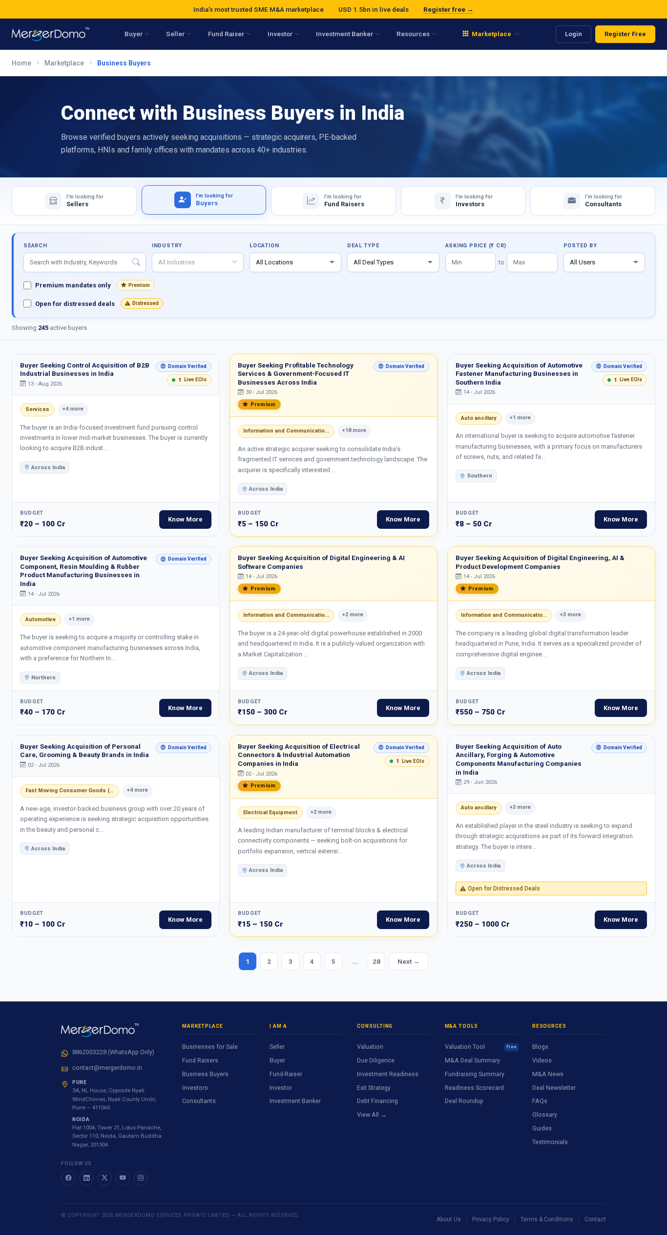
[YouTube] (122, 1178)
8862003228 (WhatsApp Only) (113, 1052)
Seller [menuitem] (175, 34)
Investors (195, 1087)
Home (21, 63)
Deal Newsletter (554, 1087)
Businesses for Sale (210, 1046)
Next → (408, 961)
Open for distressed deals (97, 303)
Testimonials (550, 1142)
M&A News (547, 1074)
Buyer (277, 1060)
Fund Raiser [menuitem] (226, 34)
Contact (595, 1219)
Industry (167, 245)
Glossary (544, 1114)
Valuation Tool (481, 1046)
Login (573, 34)
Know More (185, 519)
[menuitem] (491, 34)
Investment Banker (295, 1101)
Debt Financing (377, 1101)
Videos (542, 1060)
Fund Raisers (200, 1060)
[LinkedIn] (86, 1178)
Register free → (448, 9)
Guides (542, 1128)
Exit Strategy (374, 1087)
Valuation (370, 1046)
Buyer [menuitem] (134, 34)
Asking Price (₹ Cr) (476, 245)
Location (264, 245)
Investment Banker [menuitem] (344, 34)
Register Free (625, 34)
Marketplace (64, 63)
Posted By (580, 245)
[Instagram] (140, 1178)
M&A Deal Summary (472, 1060)
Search (35, 245)
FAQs (539, 1101)
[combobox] (198, 262)
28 (376, 961)
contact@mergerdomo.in (107, 1067)
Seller (277, 1046)
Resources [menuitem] (413, 34)
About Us (449, 1219)
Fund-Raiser (286, 1074)
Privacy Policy (490, 1219)
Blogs (540, 1046)
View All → (372, 1114)
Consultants (199, 1101)
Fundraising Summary (474, 1074)
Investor (281, 1087)
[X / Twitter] (104, 1178)
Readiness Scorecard (474, 1087)
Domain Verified (181, 368)
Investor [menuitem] (280, 34)
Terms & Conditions (547, 1219)
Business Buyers (205, 1074)
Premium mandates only (92, 285)
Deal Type (363, 245)
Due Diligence (376, 1060)
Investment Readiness (387, 1074)
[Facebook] (68, 1178)
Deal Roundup (464, 1101)
